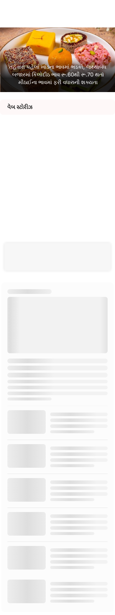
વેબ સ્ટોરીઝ (19, 107)
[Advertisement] (57, 172)
